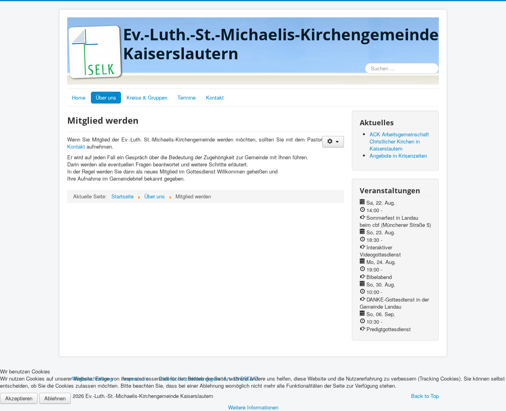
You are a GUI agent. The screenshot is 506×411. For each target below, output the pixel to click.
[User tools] (333, 141)
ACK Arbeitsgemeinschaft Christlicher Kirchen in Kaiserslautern (399, 141)
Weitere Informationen (253, 407)
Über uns (106, 97)
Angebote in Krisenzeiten (398, 155)
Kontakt (215, 97)
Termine (186, 97)
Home (78, 97)
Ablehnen (55, 398)
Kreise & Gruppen (146, 97)
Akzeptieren (18, 398)
